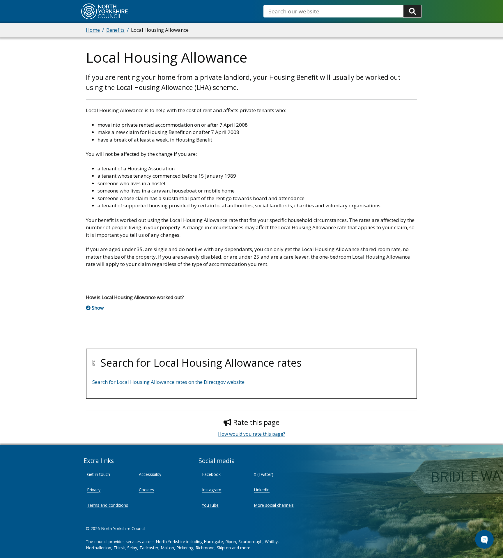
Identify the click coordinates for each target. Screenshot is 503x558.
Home (93, 30)
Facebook (211, 474)
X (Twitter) (263, 474)
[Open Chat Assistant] (484, 539)
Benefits (115, 30)
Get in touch (98, 474)
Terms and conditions (107, 505)
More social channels (274, 505)
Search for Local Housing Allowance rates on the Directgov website (168, 382)
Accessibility (150, 474)
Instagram (211, 489)
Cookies (146, 489)
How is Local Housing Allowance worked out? (135, 297)
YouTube (210, 505)
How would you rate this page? (251, 434)
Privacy (93, 489)
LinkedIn (262, 489)
